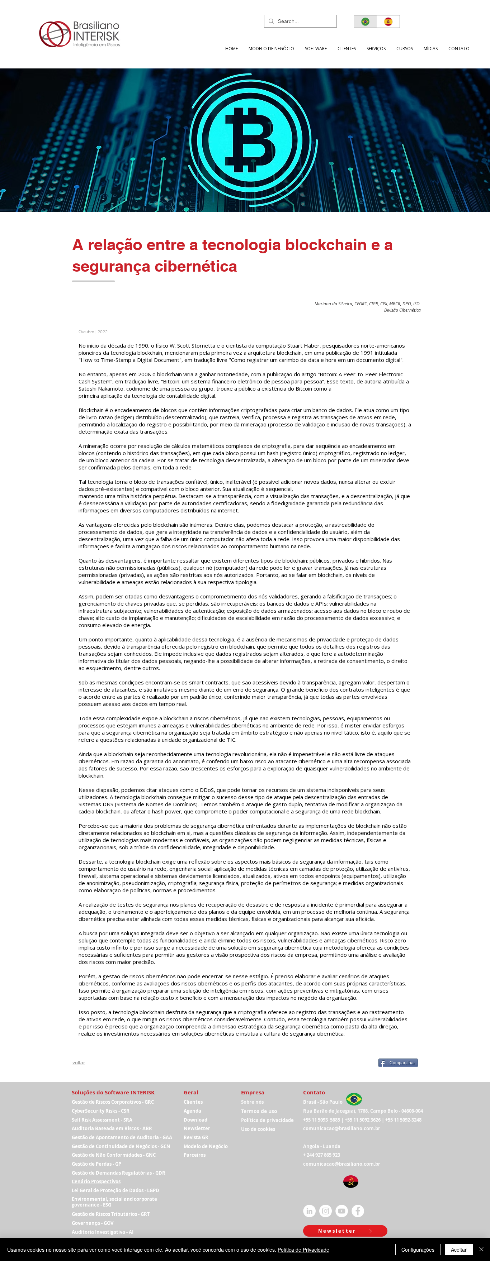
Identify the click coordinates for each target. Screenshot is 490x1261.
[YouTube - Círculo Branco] (341, 1211)
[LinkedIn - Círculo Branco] (309, 1211)
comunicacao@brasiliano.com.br (341, 1128)
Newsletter (197, 1128)
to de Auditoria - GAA (148, 1137)
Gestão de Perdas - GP (96, 1164)
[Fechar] (481, 1249)
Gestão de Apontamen (98, 1137)
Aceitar (459, 1249)
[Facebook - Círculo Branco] (358, 1211)
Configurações (417, 1249)
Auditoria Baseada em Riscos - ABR (112, 1128)
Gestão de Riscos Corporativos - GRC (113, 1102)
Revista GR (196, 1137)
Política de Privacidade (303, 1249)
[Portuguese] (365, 21)
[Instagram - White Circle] (325, 1211)
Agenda (192, 1111)
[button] (376, 48)
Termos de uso (259, 1111)
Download (195, 1120)
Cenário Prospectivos (96, 1181)
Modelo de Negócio (206, 1146)
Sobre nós (252, 1102)
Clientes (193, 1102)
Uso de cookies (258, 1129)
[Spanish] (388, 21)
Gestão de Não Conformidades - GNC (114, 1155)
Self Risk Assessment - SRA (102, 1120)
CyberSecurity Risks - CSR (100, 1111)
